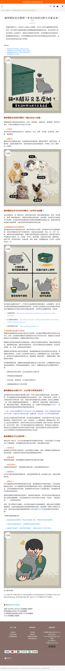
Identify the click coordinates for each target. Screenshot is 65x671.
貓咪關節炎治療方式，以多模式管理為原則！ (19, 52)
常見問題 (32, 632)
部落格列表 (8, 10)
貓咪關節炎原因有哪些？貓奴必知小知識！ (18, 49)
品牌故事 (13, 632)
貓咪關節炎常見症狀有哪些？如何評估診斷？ (19, 50)
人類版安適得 (13, 634)
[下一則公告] (63, 2)
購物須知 (32, 634)
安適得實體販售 (13, 636)
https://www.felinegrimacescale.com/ (29, 326)
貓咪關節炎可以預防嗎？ (13, 54)
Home (3, 10)
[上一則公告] (2, 2)
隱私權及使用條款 (32, 636)
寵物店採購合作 (32, 638)
